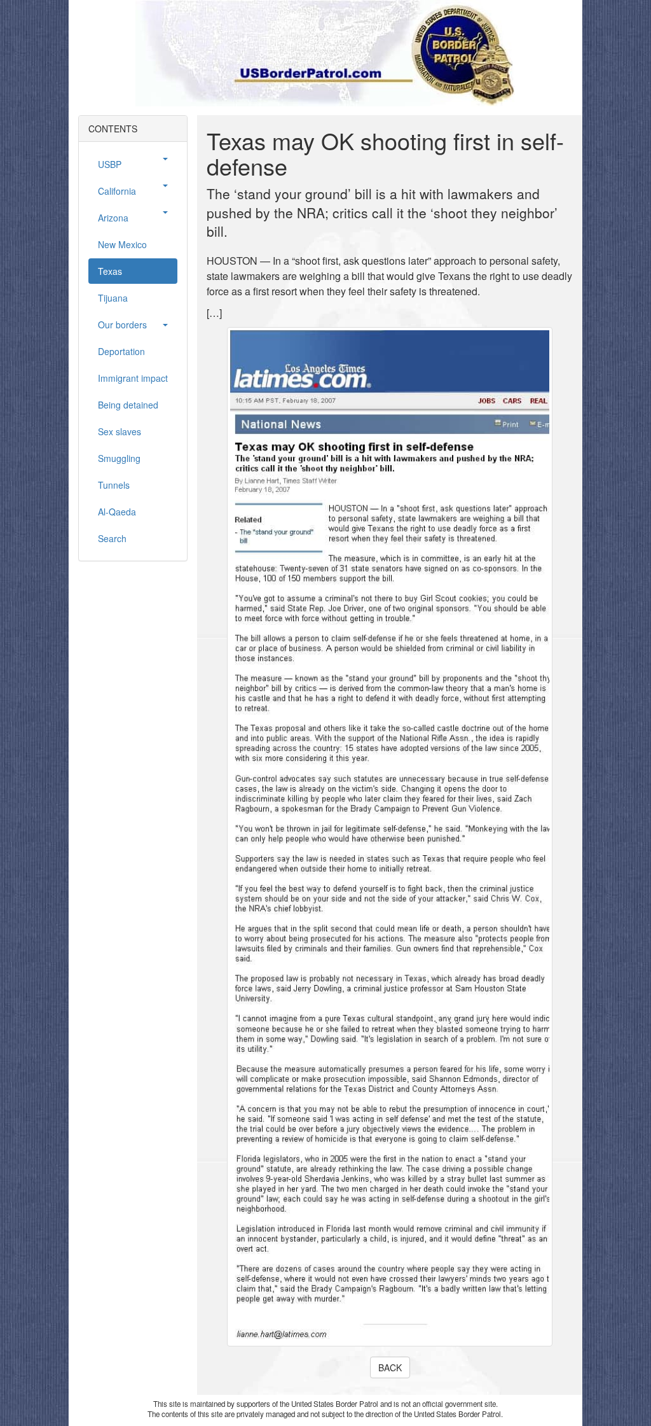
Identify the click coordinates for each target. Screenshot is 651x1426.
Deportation (121, 351)
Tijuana (113, 297)
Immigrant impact (133, 378)
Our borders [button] (122, 324)
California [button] (117, 191)
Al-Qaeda (117, 511)
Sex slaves (119, 431)
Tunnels (114, 485)
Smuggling (119, 458)
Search (112, 538)
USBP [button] (109, 164)
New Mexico (122, 244)
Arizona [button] (113, 217)
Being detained (128, 404)
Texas (110, 271)
